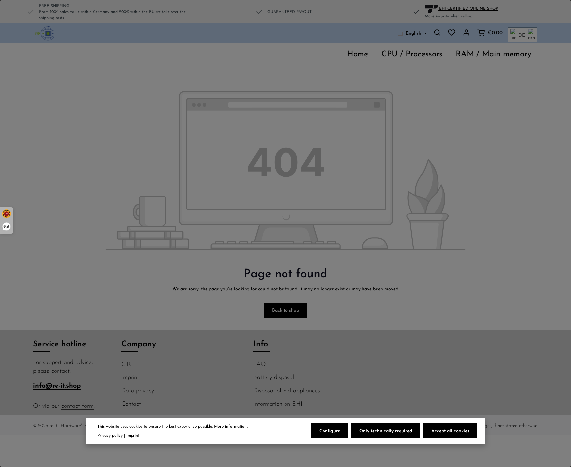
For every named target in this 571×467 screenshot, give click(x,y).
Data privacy (137, 390)
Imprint (130, 377)
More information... (231, 426)
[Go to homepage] (45, 33)
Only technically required (385, 431)
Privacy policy (110, 435)
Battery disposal (273, 377)
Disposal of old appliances (286, 390)
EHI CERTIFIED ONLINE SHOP (468, 7)
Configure (329, 431)
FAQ (259, 364)
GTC (127, 364)
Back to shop (285, 310)
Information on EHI (277, 403)
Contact (131, 403)
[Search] (437, 32)
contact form (77, 405)
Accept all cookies (450, 431)
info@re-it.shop (57, 385)
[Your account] (466, 32)
